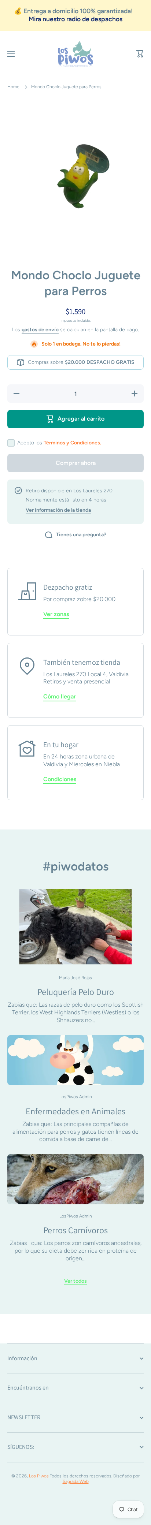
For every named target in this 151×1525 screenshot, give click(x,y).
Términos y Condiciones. (72, 443)
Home (13, 86)
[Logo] (75, 54)
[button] (140, 53)
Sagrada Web (76, 1481)
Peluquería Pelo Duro (75, 992)
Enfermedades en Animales (75, 1111)
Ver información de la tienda (58, 510)
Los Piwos (39, 1476)
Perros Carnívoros (75, 1230)
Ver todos (75, 1281)
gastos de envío (40, 330)
